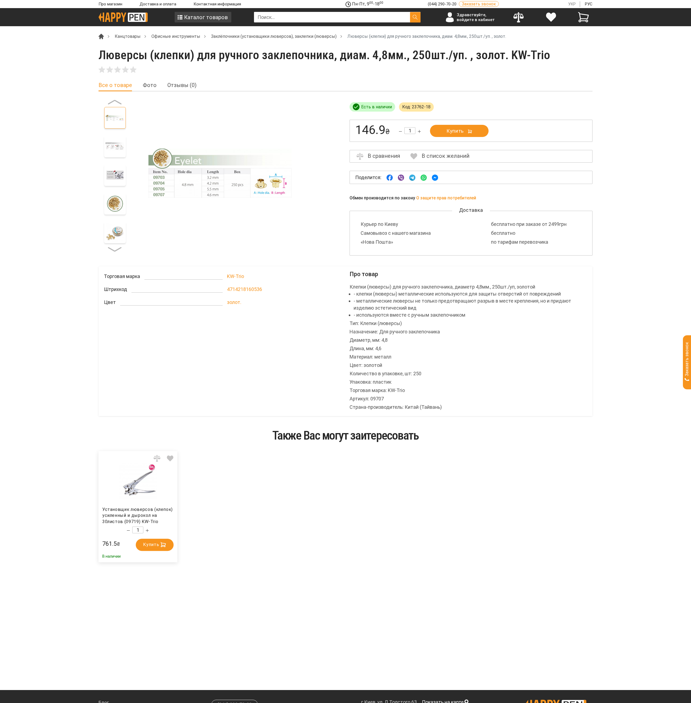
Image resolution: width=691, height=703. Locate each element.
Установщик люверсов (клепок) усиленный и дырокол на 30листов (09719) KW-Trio (137, 515)
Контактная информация (217, 4)
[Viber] (401, 177)
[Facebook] (390, 177)
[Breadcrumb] (101, 36)
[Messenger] (435, 177)
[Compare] (518, 17)
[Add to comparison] (157, 458)
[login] (551, 17)
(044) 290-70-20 (443, 4)
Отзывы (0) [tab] (182, 85)
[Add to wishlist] (170, 458)
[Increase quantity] (419, 131)
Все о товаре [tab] (115, 85)
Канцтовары (128, 36)
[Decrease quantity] (400, 131)
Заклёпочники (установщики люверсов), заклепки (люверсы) (274, 36)
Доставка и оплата (158, 4)
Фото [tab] (150, 85)
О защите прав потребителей (446, 197)
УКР (572, 4)
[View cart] (583, 17)
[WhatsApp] (424, 177)
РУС (588, 4)
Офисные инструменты (175, 36)
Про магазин (110, 4)
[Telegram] (412, 177)
